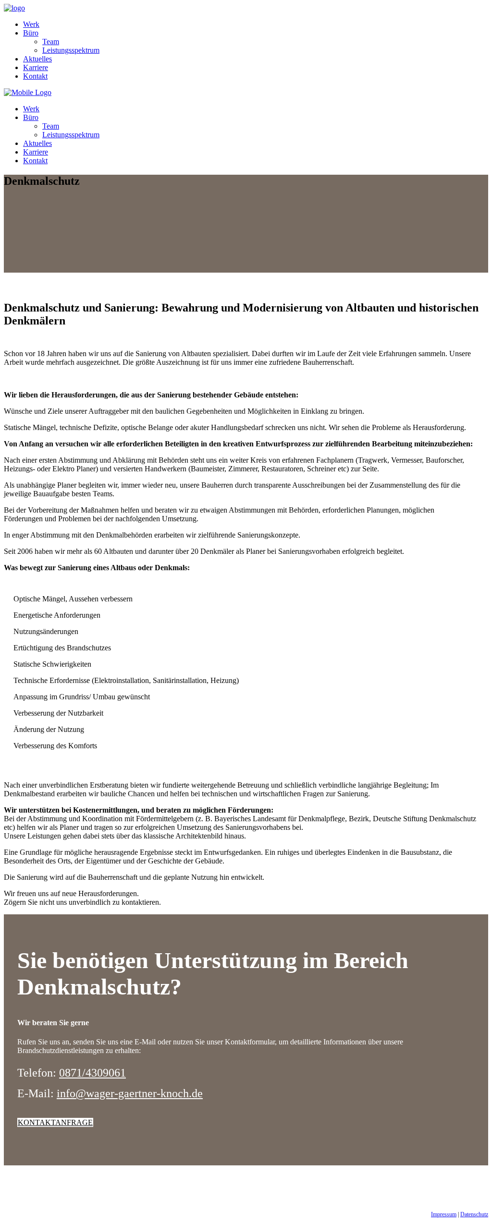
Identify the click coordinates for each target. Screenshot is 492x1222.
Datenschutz (474, 1214)
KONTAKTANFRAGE (55, 1122)
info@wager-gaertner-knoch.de (130, 1093)
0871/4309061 (92, 1072)
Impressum (443, 1214)
